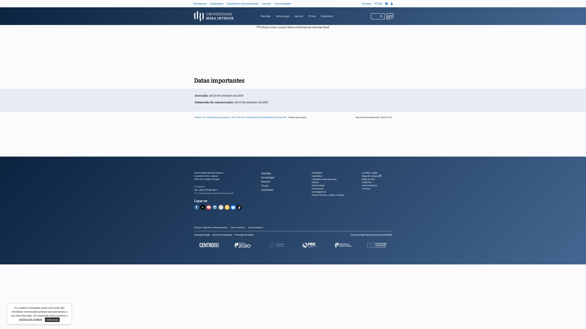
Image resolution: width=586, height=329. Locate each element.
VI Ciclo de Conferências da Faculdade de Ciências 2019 (260, 117)
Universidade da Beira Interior (209, 172)
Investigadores (319, 191)
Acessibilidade (202, 234)
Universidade (282, 3)
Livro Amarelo (238, 227)
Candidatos (216, 3)
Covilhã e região (370, 172)
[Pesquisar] (381, 16)
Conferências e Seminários (217, 117)
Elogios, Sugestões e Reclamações (210, 227)
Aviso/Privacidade (222, 234)
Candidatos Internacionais (242, 3)
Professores (318, 188)
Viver (312, 16)
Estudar (266, 16)
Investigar (283, 16)
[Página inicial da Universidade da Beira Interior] (215, 16)
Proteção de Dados (244, 234)
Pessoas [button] (366, 3)
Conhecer (327, 16)
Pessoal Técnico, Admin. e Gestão (328, 195)
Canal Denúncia (255, 227)
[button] (386, 3)
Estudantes (200, 3)
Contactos (199, 186)
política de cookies (30, 319)
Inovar (299, 16)
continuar (52, 319)
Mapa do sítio (368, 179)
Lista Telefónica (369, 185)
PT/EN (378, 3)
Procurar (366, 188)
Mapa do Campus (371, 176)
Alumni (266, 3)
